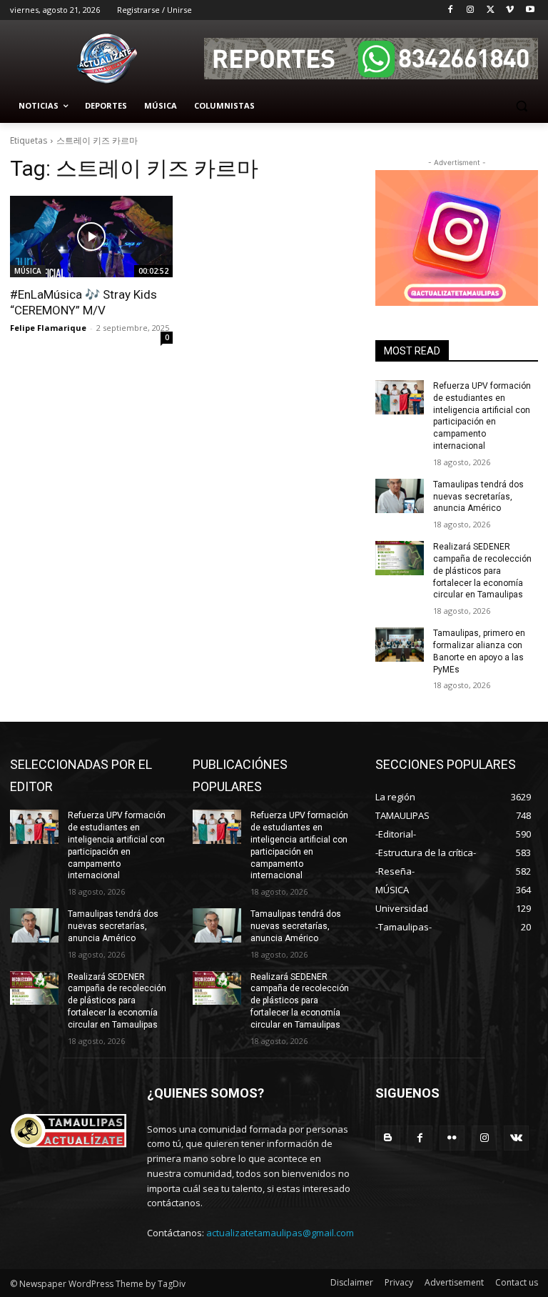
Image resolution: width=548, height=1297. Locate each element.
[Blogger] (387, 1138)
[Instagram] (470, 10)
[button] (521, 106)
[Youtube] (530, 10)
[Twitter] (490, 10)
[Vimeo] (510, 10)
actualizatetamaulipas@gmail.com (280, 1232)
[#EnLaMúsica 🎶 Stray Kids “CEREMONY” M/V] (91, 236)
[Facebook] (450, 10)
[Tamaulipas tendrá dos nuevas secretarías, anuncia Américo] (399, 496)
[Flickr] (452, 1138)
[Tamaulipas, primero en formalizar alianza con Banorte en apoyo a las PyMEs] (399, 644)
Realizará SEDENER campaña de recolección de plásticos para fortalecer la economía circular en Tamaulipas (482, 571)
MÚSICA (27, 271)
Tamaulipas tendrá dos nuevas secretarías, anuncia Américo (478, 496)
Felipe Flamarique (48, 327)
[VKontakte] (516, 1138)
